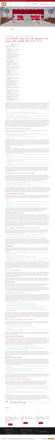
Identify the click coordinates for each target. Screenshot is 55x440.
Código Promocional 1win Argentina (12, 66)
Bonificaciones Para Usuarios (12, 62)
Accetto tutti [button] (49, 438)
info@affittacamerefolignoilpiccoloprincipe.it (18, 0)
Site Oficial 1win (9, 58)
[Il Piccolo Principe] (3, 4)
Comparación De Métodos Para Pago (13, 54)
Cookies (37, 430)
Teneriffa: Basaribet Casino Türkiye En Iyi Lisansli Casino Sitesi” (27, 418)
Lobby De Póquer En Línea (12, 83)
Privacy (36, 429)
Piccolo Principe (18, 402)
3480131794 (8, 0)
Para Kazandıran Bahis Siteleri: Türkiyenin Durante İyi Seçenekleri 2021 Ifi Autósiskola (12, 419)
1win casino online (40, 126)
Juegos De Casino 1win (11, 93)
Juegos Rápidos (10, 61)
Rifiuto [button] (53, 438)
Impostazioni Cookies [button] (45, 438)
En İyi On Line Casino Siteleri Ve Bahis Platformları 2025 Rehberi (42, 418)
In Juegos (8, 48)
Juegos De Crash (9, 89)
